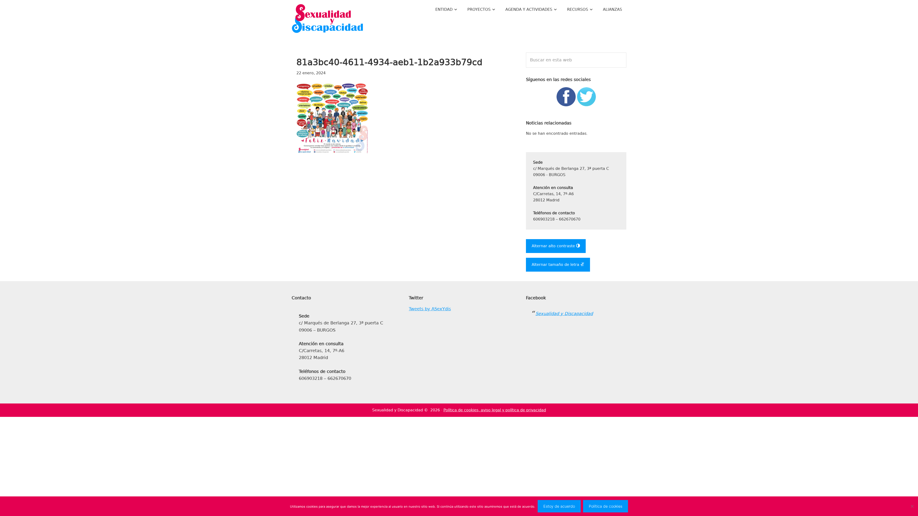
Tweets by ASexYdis (430, 309)
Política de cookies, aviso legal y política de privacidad (494, 410)
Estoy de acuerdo (559, 506)
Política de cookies (605, 506)
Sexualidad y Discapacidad (327, 19)
